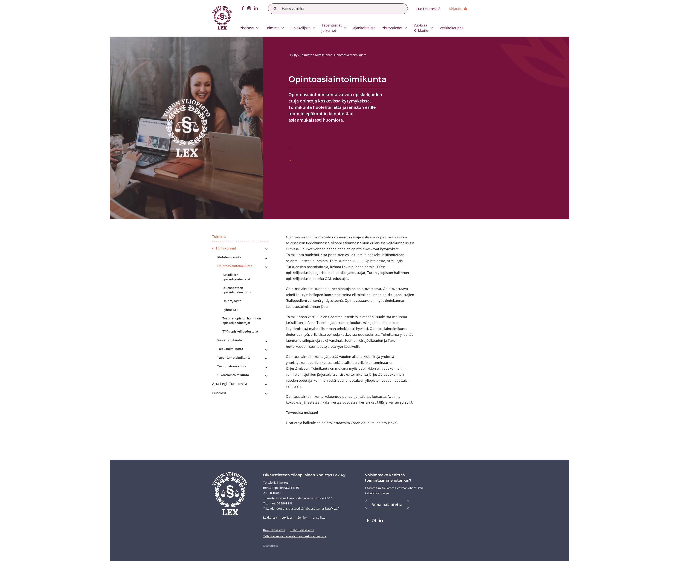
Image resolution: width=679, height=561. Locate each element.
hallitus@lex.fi (330, 508)
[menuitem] (248, 28)
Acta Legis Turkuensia (229, 383)
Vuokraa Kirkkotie (421, 28)
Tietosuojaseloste (302, 530)
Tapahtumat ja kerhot (332, 28)
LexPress (219, 393)
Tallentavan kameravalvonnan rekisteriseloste (294, 536)
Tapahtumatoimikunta (234, 358)
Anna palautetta (387, 504)
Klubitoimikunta (229, 257)
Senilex (302, 517)
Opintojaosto (231, 301)
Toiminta (272, 27)
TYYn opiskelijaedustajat (240, 331)
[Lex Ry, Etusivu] (222, 18)
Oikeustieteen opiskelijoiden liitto (236, 290)
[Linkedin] (256, 8)
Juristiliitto (319, 517)
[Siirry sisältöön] (290, 155)
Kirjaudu (455, 8)
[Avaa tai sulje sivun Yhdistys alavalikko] (257, 28)
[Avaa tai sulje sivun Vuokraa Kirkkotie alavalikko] (432, 28)
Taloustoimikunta (230, 349)
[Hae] (275, 8)
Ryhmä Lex (230, 310)
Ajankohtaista (364, 27)
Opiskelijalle (301, 27)
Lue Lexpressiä (428, 8)
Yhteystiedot (392, 27)
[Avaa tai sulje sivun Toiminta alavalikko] (283, 28)
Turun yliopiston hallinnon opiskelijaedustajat (241, 320)
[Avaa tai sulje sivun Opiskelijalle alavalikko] (314, 28)
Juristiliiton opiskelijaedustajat (236, 277)
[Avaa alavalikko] (266, 249)
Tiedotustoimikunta (231, 366)
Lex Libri (287, 517)
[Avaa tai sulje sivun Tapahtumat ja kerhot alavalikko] (345, 28)
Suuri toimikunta (229, 340)
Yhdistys (247, 27)
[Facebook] (242, 8)
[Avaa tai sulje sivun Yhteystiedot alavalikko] (406, 28)
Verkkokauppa (451, 27)
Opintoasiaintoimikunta (234, 266)
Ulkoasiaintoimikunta (233, 375)
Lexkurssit (270, 517)
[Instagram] (249, 8)
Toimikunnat (226, 248)
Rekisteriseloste (274, 530)
